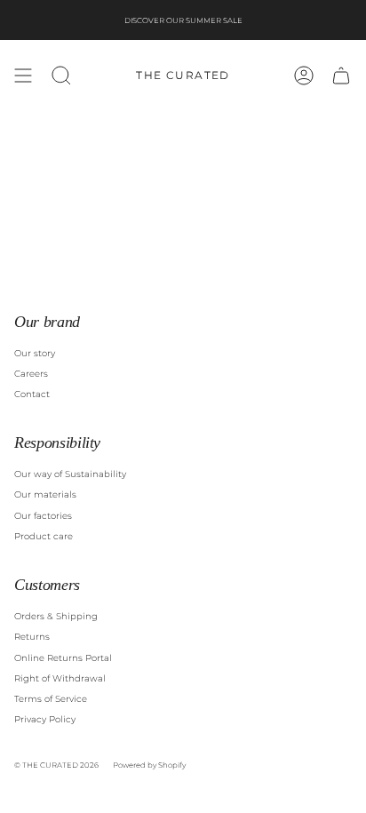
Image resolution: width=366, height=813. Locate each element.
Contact (32, 394)
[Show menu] (23, 75)
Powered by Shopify (149, 765)
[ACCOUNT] (303, 75)
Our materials (45, 494)
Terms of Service (50, 699)
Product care (43, 536)
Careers (31, 374)
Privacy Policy (45, 719)
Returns (32, 637)
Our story (34, 353)
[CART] (341, 75)
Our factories (43, 516)
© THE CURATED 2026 (56, 765)
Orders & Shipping (56, 616)
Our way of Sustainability (70, 474)
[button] (61, 75)
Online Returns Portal (63, 658)
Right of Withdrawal (60, 678)
